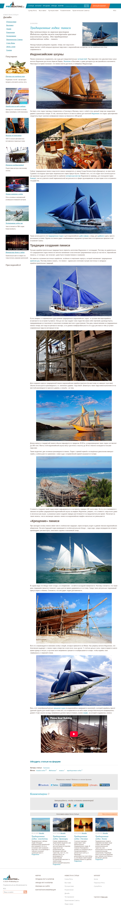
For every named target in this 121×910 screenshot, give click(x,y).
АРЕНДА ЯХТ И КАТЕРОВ (44, 883)
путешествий (82, 59)
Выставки (42, 10)
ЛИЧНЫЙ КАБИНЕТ (99, 6)
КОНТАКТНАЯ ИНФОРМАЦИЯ (45, 890)
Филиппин (67, 61)
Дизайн (41, 833)
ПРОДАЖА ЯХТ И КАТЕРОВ (44, 879)
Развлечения (65, 10)
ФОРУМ (60, 6)
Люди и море (69, 904)
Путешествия (53, 10)
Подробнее (35, 854)
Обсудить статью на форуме (45, 761)
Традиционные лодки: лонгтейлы (40, 837)
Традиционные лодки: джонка (81, 837)
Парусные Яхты (99, 883)
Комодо (33, 178)
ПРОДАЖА (46, 6)
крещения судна (59, 708)
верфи (85, 713)
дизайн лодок (40, 770)
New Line (104, 897)
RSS (114, 10)
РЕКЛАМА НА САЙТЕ (42, 886)
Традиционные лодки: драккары (60, 837)
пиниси (61, 770)
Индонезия (52, 770)
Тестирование (69, 897)
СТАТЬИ (31, 6)
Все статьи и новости (109, 814)
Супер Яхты (32, 10)
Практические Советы (80, 10)
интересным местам (73, 176)
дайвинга (101, 236)
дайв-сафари (84, 236)
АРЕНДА (54, 6)
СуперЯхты (98, 886)
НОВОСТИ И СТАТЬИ (72, 875)
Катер (96, 879)
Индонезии (95, 113)
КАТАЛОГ (38, 6)
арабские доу (35, 261)
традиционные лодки (55, 236)
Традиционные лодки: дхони (101, 837)
